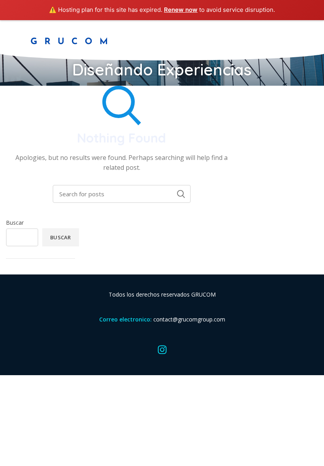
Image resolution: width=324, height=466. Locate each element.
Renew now (181, 9)
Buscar (15, 222)
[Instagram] (162, 349)
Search (181, 194)
